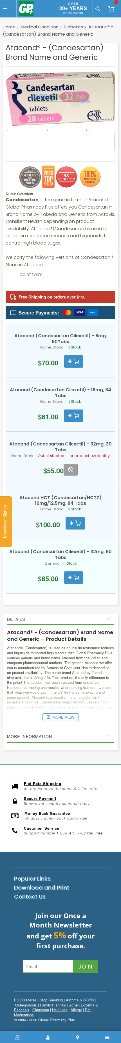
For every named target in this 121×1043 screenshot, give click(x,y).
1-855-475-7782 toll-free (80, 833)
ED (16, 1000)
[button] (25, 142)
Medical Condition (40, 27)
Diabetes (73, 27)
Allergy (76, 1009)
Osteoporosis (26, 1005)
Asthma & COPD (80, 1000)
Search (98, 8)
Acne (73, 1005)
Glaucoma (40, 1009)
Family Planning (53, 1005)
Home (9, 27)
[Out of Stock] (71, 470)
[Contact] (77, 1037)
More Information (29, 736)
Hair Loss (60, 1009)
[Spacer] (17, 1037)
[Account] (47, 1037)
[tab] (60, 619)
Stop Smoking (51, 1000)
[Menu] (107, 1037)
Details (16, 619)
